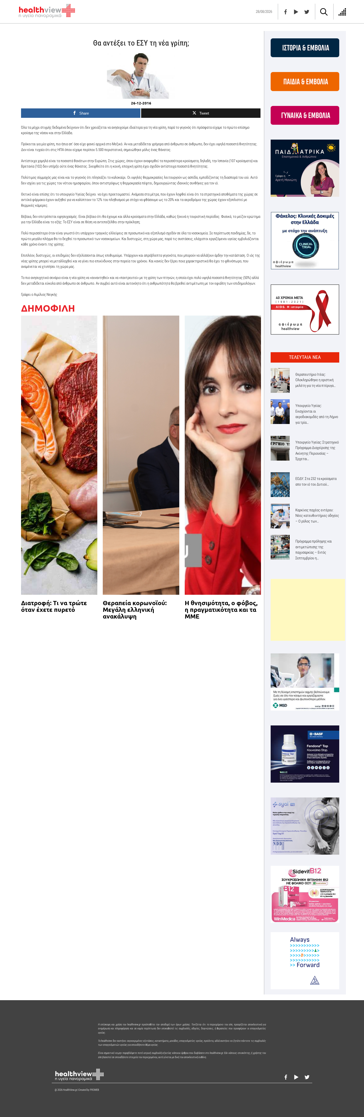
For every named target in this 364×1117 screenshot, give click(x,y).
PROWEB (94, 1090)
